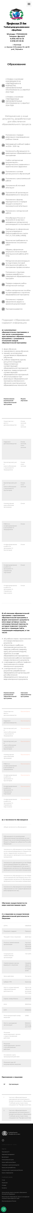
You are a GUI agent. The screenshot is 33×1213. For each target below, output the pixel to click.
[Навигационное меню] (29, 4)
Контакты (4, 1188)
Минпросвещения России (9, 1201)
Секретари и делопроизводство (10, 1165)
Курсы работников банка (9, 1162)
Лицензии (5, 1182)
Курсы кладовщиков (7, 1172)
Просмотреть (25, 711)
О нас (3, 1180)
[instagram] (3, 1140)
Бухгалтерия (5, 1157)
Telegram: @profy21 (17, 36)
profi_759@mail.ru (17, 49)
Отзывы (4, 1185)
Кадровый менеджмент (8, 1154)
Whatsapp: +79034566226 (17, 34)
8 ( (11, 39)
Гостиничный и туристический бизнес (12, 1170)
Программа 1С (5, 1151)
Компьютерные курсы (8, 1159)
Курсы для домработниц (8, 1167)
